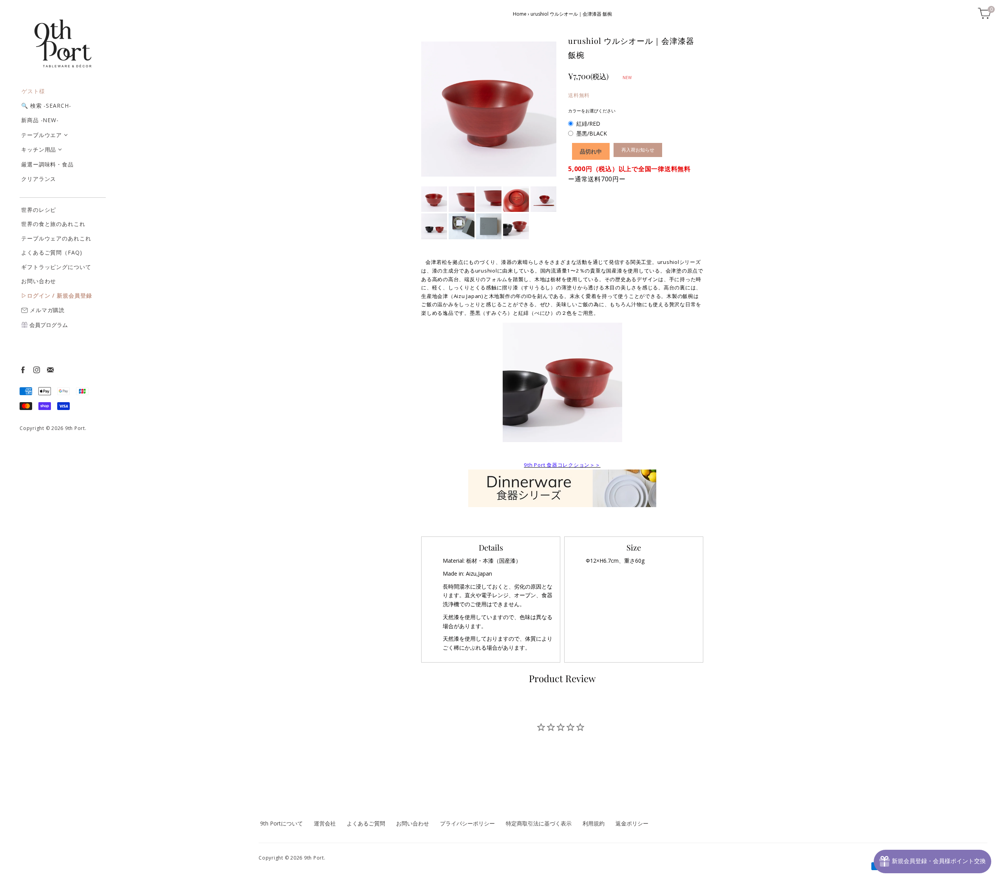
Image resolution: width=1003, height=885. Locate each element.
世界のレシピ (38, 209)
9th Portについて (281, 823)
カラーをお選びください (592, 111)
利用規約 (594, 823)
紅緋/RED (588, 123)
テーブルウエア (41, 135)
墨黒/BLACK (591, 133)
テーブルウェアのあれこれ (56, 238)
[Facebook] (22, 369)
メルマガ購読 (46, 309)
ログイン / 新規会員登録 (59, 295)
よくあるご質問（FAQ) (51, 252)
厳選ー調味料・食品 (47, 164)
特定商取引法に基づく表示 (539, 823)
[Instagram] (36, 369)
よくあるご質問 (366, 823)
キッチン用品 (38, 149)
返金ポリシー (632, 823)
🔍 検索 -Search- (46, 105)
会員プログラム (48, 325)
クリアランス (38, 178)
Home (520, 14)
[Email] (50, 369)
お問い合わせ (38, 281)
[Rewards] (932, 861)
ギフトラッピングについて (56, 267)
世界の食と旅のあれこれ (53, 223)
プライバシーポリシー (467, 823)
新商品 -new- (40, 120)
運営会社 (325, 823)
